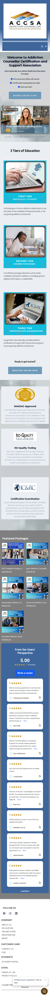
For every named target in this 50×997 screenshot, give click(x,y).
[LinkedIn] (16, 913)
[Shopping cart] (42, 46)
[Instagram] (10, 913)
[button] (45, 46)
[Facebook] (4, 913)
